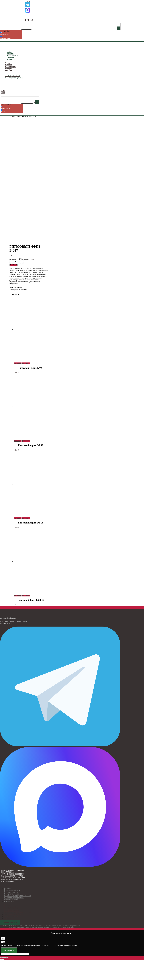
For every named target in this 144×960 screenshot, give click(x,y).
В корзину (13, 265)
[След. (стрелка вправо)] (3, 959)
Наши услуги (12, 55)
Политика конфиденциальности (17, 896)
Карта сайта (9, 901)
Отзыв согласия (11, 899)
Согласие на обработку (14, 898)
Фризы (18, 116)
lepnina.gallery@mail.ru (8, 618)
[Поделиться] (5, 957)
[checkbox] (11, 33)
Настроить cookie (11, 894)
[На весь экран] (3, 957)
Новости (7, 888)
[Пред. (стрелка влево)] (1, 959)
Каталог (10, 54)
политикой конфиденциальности (68, 945)
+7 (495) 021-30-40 (6, 623)
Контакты (11, 59)
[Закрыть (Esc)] (7, 957)
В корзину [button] (17, 363)
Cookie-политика (11, 892)
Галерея (10, 57)
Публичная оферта (12, 890)
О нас (9, 52)
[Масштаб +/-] (1, 957)
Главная (12, 116)
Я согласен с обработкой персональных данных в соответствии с (42, 945)
